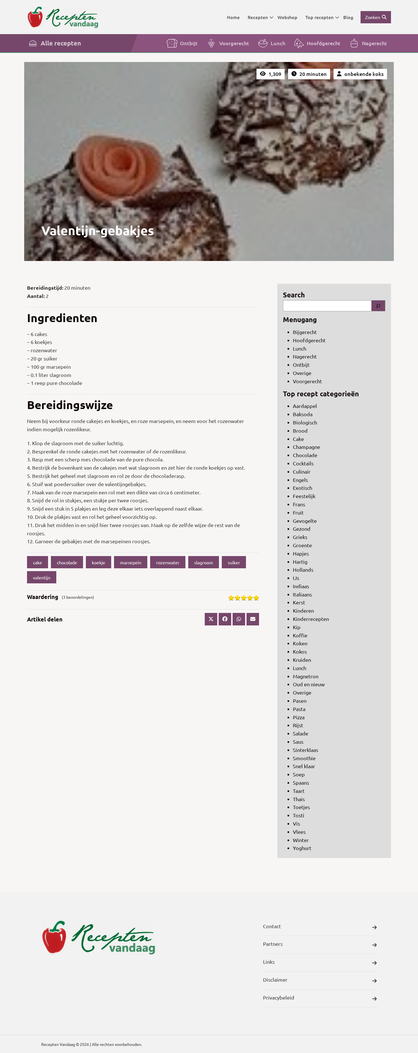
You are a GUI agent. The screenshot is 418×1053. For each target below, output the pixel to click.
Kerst (299, 602)
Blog (348, 17)
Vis (296, 823)
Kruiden (302, 660)
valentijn (41, 577)
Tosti (298, 815)
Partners (273, 944)
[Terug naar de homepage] (62, 17)
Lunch (278, 43)
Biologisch (305, 422)
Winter (301, 840)
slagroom (203, 562)
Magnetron (305, 676)
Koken (300, 643)
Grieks (300, 537)
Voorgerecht (234, 43)
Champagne (306, 447)
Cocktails (303, 463)
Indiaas (301, 586)
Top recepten (319, 17)
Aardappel (305, 406)
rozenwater (167, 562)
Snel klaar (304, 766)
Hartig (300, 562)
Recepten (258, 17)
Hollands (303, 570)
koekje (98, 562)
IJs (296, 578)
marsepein (130, 562)
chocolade (67, 562)
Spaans (301, 782)
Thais (299, 799)
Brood (300, 431)
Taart (299, 791)
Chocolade (305, 455)
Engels (300, 480)
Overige (302, 373)
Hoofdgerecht (323, 43)
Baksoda (303, 414)
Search (294, 294)
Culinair (302, 471)
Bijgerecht (305, 332)
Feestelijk (304, 496)
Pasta (299, 709)
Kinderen (303, 610)
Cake (298, 439)
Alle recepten (61, 43)
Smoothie (304, 758)
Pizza (299, 717)
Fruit (298, 512)
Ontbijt (189, 43)
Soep (299, 774)
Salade (300, 733)
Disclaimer (275, 979)
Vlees (299, 832)
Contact (272, 926)
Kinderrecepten (311, 619)
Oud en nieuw (309, 684)
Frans (299, 504)
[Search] (378, 305)
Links (269, 962)
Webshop (287, 17)
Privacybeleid (278, 997)
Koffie (300, 635)
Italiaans (302, 594)
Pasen (300, 701)
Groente (302, 545)
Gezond (302, 529)
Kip (297, 627)
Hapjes (301, 553)
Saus (298, 742)
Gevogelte (305, 521)
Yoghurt (302, 848)
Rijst (298, 725)
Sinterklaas (305, 750)
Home (233, 17)
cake (37, 562)
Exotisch (302, 488)
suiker (234, 562)
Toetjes (301, 807)
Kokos (300, 651)
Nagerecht (374, 43)
